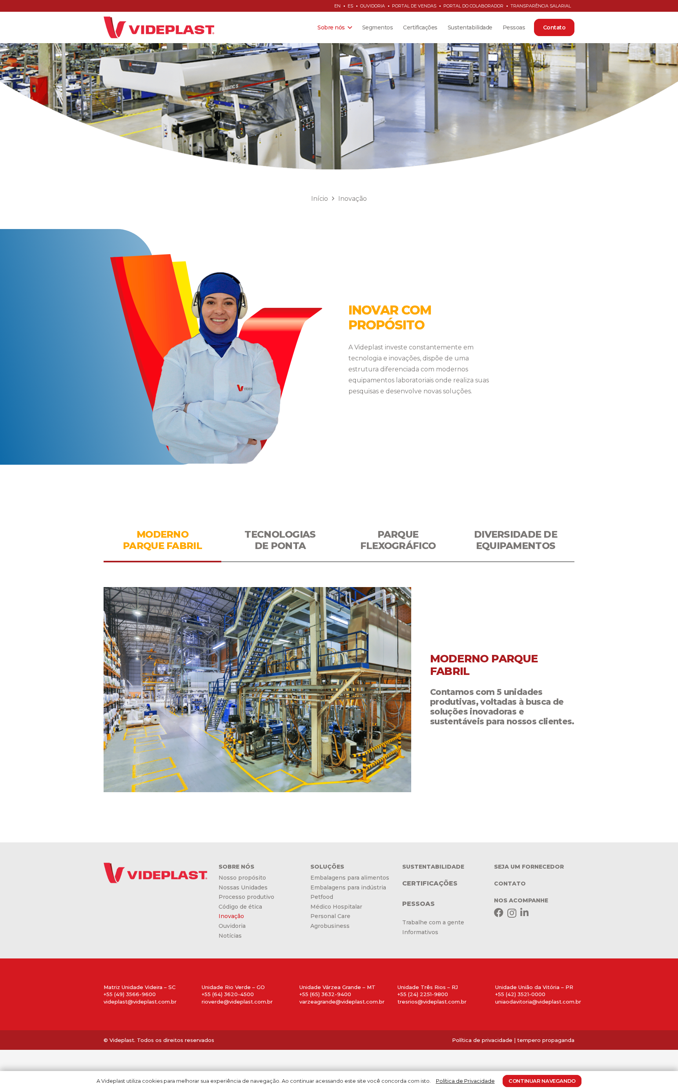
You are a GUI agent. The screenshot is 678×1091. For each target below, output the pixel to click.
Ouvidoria (372, 6)
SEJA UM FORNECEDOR (529, 866)
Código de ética (240, 906)
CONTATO (510, 883)
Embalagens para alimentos (349, 877)
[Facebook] (498, 912)
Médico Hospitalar (336, 906)
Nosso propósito (242, 877)
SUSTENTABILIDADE (433, 866)
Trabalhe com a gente (433, 922)
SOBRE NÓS (236, 866)
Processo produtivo (246, 896)
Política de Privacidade (465, 1081)
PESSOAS (418, 903)
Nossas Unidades (243, 887)
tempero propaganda (545, 1040)
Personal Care (330, 916)
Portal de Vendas (414, 6)
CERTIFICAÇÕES (429, 883)
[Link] (159, 27)
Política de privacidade (482, 1040)
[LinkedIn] (524, 912)
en (337, 6)
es (350, 6)
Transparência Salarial (540, 6)
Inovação (231, 916)
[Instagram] (511, 913)
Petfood (321, 896)
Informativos (420, 932)
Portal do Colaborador (473, 6)
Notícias (230, 935)
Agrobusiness (330, 925)
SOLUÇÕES (327, 866)
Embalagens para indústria (348, 887)
